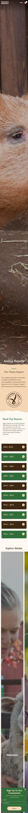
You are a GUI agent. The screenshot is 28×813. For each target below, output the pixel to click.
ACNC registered (20, 423)
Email (4, 799)
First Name (6, 802)
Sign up (14, 808)
